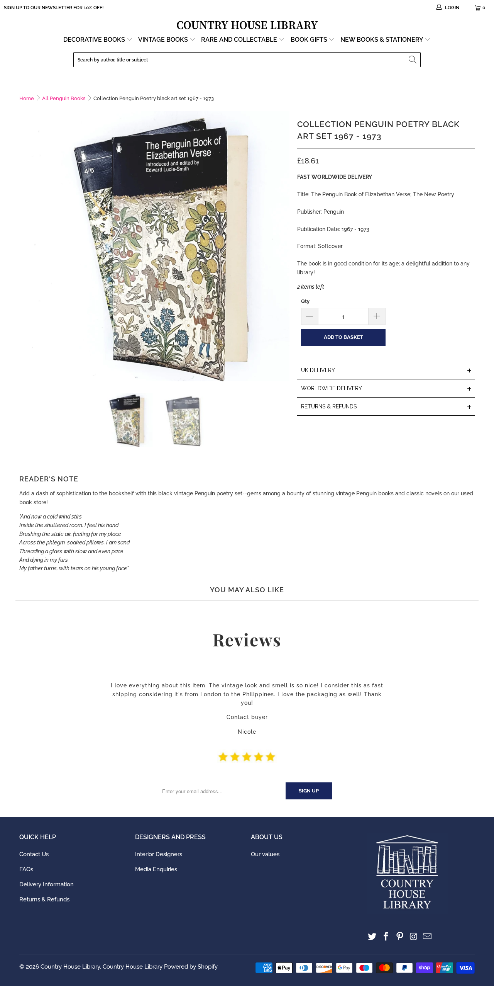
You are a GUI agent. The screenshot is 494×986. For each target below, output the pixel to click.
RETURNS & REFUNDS (386, 407)
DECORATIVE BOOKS (95, 39)
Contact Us (34, 854)
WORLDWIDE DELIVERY (386, 389)
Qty (305, 301)
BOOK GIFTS (310, 39)
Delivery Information (46, 884)
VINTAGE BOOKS (163, 39)
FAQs (26, 869)
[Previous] (25, 246)
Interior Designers (158, 854)
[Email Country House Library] (427, 937)
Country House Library (70, 966)
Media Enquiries (156, 869)
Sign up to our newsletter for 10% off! (53, 7)
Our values (265, 854)
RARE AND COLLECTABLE (240, 39)
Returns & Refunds (44, 899)
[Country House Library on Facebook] (386, 937)
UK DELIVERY (386, 370)
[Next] (283, 246)
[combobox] (247, 59)
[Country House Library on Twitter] (372, 937)
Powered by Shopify (191, 966)
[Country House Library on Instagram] (414, 937)
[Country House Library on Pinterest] (400, 937)
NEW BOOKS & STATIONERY (382, 39)
